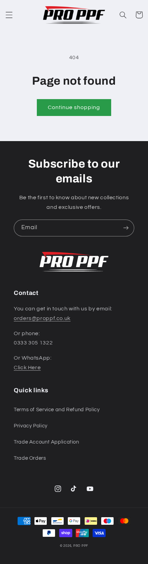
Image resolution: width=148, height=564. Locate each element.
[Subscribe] (126, 228)
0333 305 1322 (33, 342)
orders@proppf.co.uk (42, 318)
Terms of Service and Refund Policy (56, 409)
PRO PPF (80, 545)
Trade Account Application (46, 442)
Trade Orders (30, 458)
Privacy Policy (30, 425)
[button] (9, 15)
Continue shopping (74, 107)
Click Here (27, 367)
